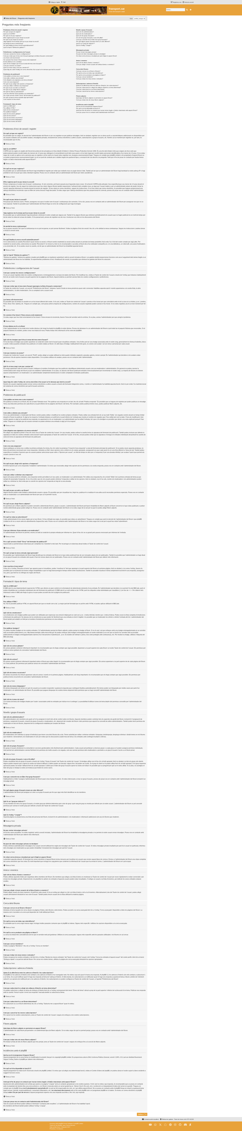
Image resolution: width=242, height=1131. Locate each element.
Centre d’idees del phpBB (101, 1071)
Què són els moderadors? (84, 34)
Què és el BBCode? (9, 106)
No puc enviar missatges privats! (86, 52)
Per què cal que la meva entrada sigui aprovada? (18, 97)
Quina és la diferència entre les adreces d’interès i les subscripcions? (97, 85)
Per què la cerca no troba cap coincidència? (89, 73)
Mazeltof (64, 1127)
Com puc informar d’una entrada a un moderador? (18, 93)
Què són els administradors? (85, 32)
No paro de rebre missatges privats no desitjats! (90, 54)
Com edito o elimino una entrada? (13, 78)
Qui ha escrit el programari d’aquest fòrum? (89, 106)
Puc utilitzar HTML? (9, 108)
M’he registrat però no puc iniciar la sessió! (16, 37)
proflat (55, 1127)
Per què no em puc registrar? (12, 35)
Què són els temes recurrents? (13, 117)
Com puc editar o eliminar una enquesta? (15, 85)
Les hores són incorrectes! (11, 58)
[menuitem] (63, 2)
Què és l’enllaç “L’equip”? (83, 45)
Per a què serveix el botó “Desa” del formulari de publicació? (21, 95)
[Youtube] (150, 1124)
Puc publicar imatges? (10, 111)
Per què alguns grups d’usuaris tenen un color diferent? (93, 41)
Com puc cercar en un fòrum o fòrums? (88, 71)
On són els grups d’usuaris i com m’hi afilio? (89, 37)
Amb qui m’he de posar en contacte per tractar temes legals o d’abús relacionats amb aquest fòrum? (106, 110)
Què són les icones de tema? (12, 121)
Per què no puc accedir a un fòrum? (14, 87)
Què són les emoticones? (11, 110)
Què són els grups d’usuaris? (85, 35)
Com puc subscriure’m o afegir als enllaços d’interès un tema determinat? (98, 87)
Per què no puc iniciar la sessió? (13, 39)
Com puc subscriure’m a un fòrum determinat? (90, 89)
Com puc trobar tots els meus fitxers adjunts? (90, 100)
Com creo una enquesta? (11, 82)
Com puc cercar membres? (84, 77)
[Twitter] (160, 1124)
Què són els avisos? (9, 115)
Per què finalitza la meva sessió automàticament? (18, 45)
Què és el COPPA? (9, 34)
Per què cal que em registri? (12, 32)
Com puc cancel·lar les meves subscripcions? (90, 91)
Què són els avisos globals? (12, 113)
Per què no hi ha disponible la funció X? (88, 108)
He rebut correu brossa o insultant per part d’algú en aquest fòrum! (96, 56)
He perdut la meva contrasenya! (13, 43)
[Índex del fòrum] (78, 10)
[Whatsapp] (155, 1124)
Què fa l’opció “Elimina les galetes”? (14, 47)
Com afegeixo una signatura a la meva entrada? (18, 80)
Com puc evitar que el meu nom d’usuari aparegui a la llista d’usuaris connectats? (28, 56)
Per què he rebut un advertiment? (13, 91)
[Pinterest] (170, 1124)
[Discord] (185, 1124)
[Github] (180, 1124)
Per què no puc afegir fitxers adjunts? (14, 89)
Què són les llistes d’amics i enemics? (87, 62)
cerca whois (33, 1086)
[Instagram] (175, 1124)
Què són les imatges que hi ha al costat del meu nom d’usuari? (22, 63)
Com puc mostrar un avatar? (12, 65)
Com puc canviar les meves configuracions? (17, 54)
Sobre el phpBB (19, 1059)
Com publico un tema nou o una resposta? (16, 76)
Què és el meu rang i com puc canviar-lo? (16, 67)
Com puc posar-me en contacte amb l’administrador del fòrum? (95, 112)
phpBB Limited (66, 1057)
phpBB (78, 330)
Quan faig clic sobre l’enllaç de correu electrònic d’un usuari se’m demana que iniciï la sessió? (31, 69)
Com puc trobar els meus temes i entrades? (89, 79)
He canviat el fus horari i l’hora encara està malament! (19, 60)
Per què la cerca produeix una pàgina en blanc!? (91, 75)
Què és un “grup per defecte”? (85, 43)
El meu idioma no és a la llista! (12, 61)
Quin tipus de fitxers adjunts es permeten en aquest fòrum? (94, 98)
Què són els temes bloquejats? (12, 119)
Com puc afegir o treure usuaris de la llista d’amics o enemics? (95, 64)
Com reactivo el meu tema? (11, 99)
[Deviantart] (190, 1124)
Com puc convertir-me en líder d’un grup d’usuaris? (92, 39)
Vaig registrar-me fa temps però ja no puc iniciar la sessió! (21, 41)
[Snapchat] (165, 1124)
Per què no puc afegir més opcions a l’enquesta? (18, 84)
